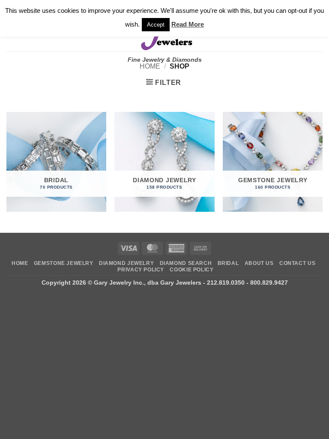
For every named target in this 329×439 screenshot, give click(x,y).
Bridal (228, 263)
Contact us (297, 263)
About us (259, 263)
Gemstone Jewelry (63, 263)
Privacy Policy (140, 270)
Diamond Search (186, 263)
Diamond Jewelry (126, 263)
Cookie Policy (191, 270)
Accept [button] (155, 24)
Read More (187, 24)
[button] (163, 82)
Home (150, 66)
